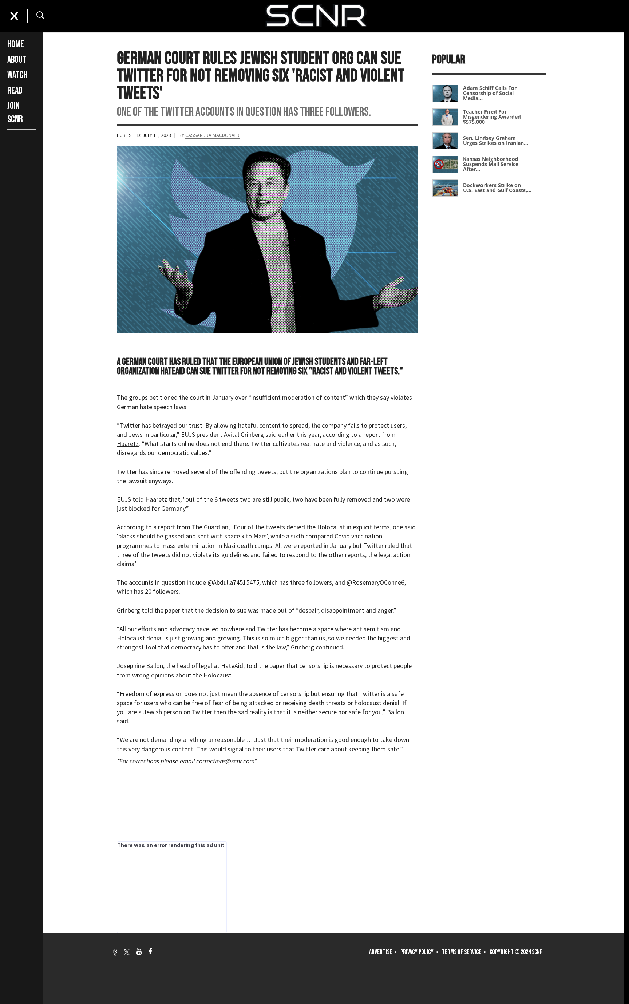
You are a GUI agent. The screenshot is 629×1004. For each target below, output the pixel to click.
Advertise (380, 952)
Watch (17, 75)
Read (15, 90)
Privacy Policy (417, 952)
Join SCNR (15, 112)
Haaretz (128, 443)
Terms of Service (461, 952)
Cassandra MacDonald (212, 135)
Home (15, 44)
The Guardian (210, 527)
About (17, 60)
